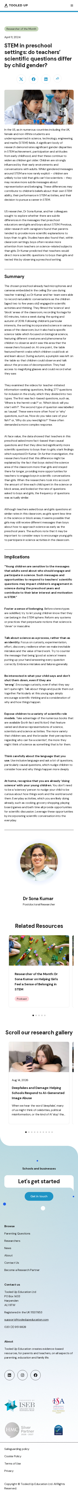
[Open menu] (72, 5)
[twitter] (21, 79)
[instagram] (22, 1375)
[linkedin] (46, 79)
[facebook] (33, 79)
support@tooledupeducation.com (26, 1320)
